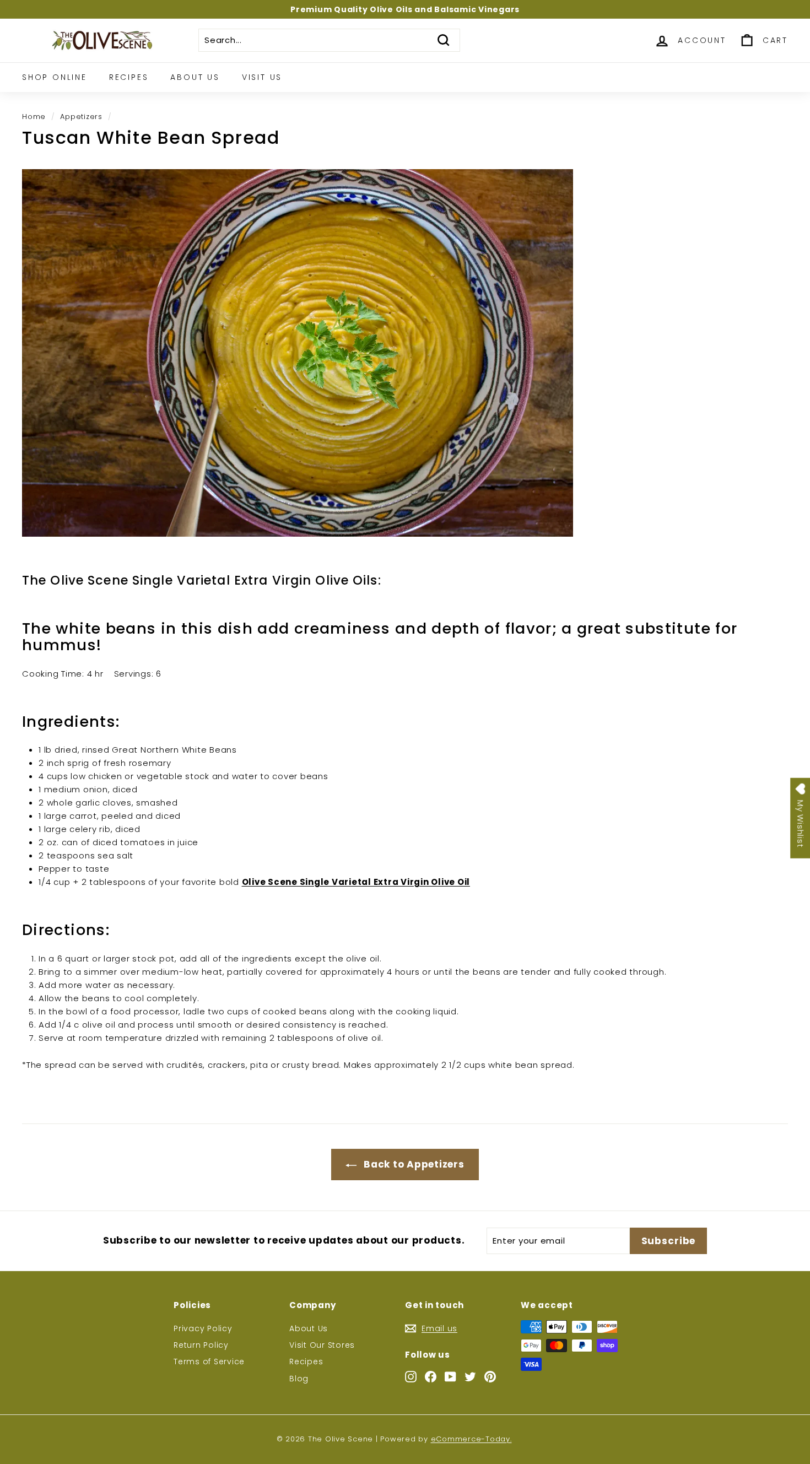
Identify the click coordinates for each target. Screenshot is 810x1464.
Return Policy (201, 1344)
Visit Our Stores (322, 1344)
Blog (299, 1378)
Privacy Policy (203, 1328)
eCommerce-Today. (471, 1439)
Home (34, 116)
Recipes (129, 77)
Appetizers (81, 116)
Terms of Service (209, 1361)
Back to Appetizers (412, 1164)
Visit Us (262, 77)
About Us (194, 77)
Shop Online (54, 77)
